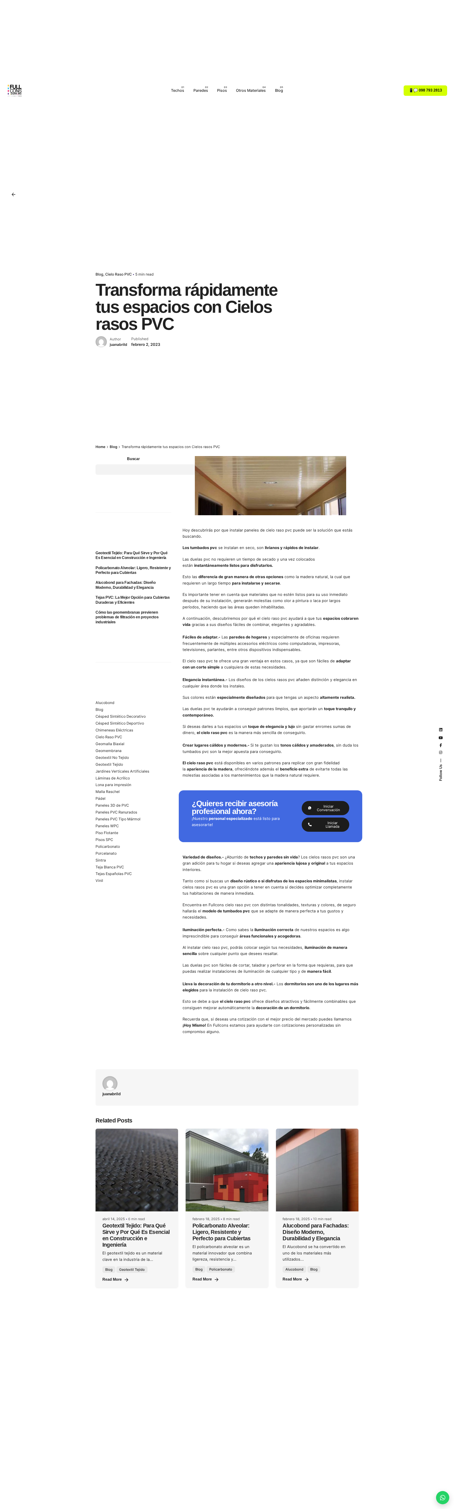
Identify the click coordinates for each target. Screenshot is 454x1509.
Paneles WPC (107, 826)
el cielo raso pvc (272, 618)
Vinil (99, 880)
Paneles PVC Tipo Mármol (118, 819)
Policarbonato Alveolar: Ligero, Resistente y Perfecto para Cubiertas (221, 1232)
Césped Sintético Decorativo (121, 716)
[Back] (13, 194)
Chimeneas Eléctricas (114, 730)
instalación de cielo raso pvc (239, 990)
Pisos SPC (104, 839)
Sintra (101, 860)
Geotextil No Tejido (112, 757)
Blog (99, 274)
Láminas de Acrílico (113, 778)
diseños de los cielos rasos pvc (265, 679)
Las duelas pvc (196, 559)
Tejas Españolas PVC (114, 873)
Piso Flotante (107, 833)
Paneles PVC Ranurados (116, 812)
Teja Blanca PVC (110, 867)
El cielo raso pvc (198, 661)
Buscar (133, 459)
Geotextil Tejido (109, 764)
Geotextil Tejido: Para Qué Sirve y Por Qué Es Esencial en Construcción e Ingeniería (131, 555)
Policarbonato (108, 846)
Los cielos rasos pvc (320, 857)
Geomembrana (109, 750)
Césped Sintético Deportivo (120, 723)
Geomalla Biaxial (110, 744)
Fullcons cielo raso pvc (230, 904)
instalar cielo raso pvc (207, 947)
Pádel (100, 798)
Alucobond (105, 702)
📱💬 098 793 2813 (425, 90)
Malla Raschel (108, 791)
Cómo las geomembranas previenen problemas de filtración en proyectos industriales (127, 617)
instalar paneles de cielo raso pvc (261, 530)
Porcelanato (106, 853)
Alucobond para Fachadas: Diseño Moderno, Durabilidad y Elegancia (316, 1232)
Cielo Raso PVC (118, 274)
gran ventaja (251, 661)
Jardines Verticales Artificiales (122, 771)
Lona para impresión (113, 785)
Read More (112, 1279)
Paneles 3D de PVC (112, 805)
